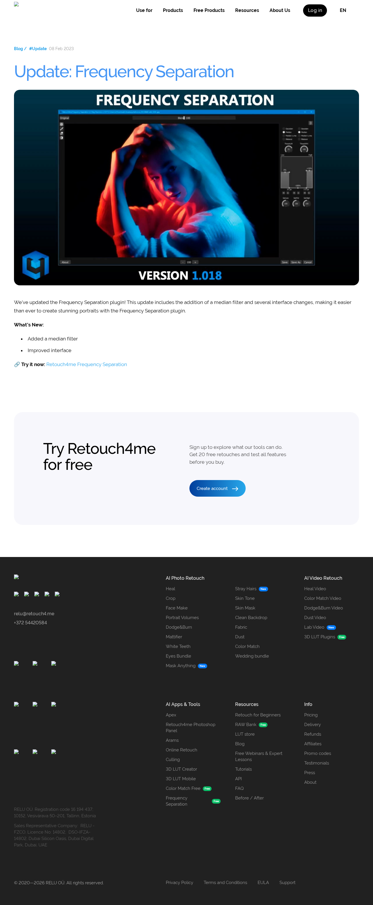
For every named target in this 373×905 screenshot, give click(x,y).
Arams (172, 740)
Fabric (241, 627)
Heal (170, 588)
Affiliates (312, 743)
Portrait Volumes (182, 617)
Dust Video (315, 617)
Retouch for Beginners (258, 715)
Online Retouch (181, 750)
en (343, 10)
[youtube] (37, 595)
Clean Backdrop (251, 617)
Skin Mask (245, 608)
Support (287, 882)
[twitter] (48, 595)
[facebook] (17, 595)
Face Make (177, 608)
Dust (239, 636)
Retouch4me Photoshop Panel (190, 727)
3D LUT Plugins (319, 636)
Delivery (312, 724)
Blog (239, 743)
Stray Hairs (245, 588)
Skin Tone (245, 598)
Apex (171, 715)
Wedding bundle (252, 656)
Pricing (311, 715)
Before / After (249, 798)
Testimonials (316, 763)
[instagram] (27, 595)
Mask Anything (181, 665)
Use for (144, 10)
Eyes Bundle (178, 656)
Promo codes (317, 753)
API (238, 778)
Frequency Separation (176, 801)
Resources (247, 10)
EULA (263, 882)
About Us (280, 10)
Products (173, 10)
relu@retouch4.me (34, 613)
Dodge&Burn (179, 627)
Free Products (209, 10)
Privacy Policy (179, 882)
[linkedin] (58, 595)
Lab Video (314, 627)
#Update (38, 48)
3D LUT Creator (181, 769)
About (310, 782)
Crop (170, 598)
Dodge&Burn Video (323, 608)
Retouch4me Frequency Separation (86, 364)
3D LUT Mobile (181, 778)
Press (309, 772)
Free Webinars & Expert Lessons (258, 756)
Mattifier (174, 636)
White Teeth (178, 646)
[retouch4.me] (41, 10)
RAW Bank (245, 724)
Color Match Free (183, 788)
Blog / (20, 48)
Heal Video (315, 588)
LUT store (245, 734)
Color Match (247, 646)
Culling (173, 759)
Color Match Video (322, 598)
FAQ (239, 788)
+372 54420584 (30, 622)
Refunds (312, 734)
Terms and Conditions (225, 882)
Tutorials (243, 769)
